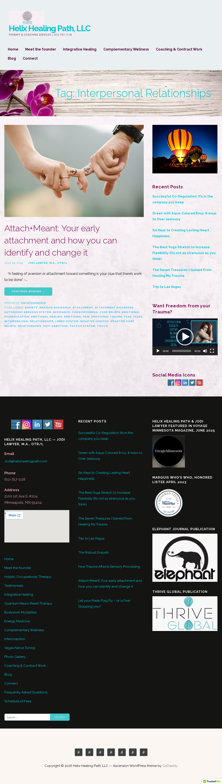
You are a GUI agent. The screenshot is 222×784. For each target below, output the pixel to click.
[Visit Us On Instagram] (177, 382)
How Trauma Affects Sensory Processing (109, 567)
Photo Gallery (14, 657)
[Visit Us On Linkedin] (185, 382)
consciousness (85, 312)
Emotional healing (46, 316)
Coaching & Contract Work (179, 49)
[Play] (158, 351)
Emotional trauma (106, 316)
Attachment (83, 307)
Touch (102, 326)
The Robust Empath (93, 552)
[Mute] (205, 351)
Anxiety (31, 307)
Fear (128, 316)
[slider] (181, 351)
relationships (29, 326)
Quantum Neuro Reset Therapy (28, 603)
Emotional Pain (77, 316)
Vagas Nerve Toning (19, 648)
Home (13, 49)
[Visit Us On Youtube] (199, 382)
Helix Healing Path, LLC (49, 28)
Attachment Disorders (114, 307)
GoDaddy (169, 766)
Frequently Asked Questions (25, 692)
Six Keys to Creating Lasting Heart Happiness (180, 233)
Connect (30, 58)
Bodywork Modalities (20, 612)
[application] (185, 336)
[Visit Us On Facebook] (170, 382)
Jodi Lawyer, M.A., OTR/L (47, 262)
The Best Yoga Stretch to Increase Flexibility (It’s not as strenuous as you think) (184, 253)
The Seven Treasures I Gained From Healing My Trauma (182, 273)
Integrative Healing (79, 49)
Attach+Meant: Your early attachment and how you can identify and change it (60, 240)
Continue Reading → (28, 291)
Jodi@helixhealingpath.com (25, 461)
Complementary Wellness (126, 49)
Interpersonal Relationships (29, 321)
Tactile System (82, 326)
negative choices (94, 321)
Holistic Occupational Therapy (27, 577)
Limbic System (66, 321)
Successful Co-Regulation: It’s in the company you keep (182, 199)
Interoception (14, 639)
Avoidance (61, 312)
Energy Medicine (17, 621)
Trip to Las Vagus (166, 287)
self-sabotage (55, 326)
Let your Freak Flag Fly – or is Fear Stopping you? (104, 603)
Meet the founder (40, 49)
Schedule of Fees (17, 701)
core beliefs (110, 312)
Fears (138, 316)
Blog (12, 58)
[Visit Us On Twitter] (192, 382)
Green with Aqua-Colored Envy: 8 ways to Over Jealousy (184, 216)
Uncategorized (33, 303)
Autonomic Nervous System (27, 312)
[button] (185, 337)
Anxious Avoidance (55, 307)
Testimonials (13, 586)
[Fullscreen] (212, 351)
